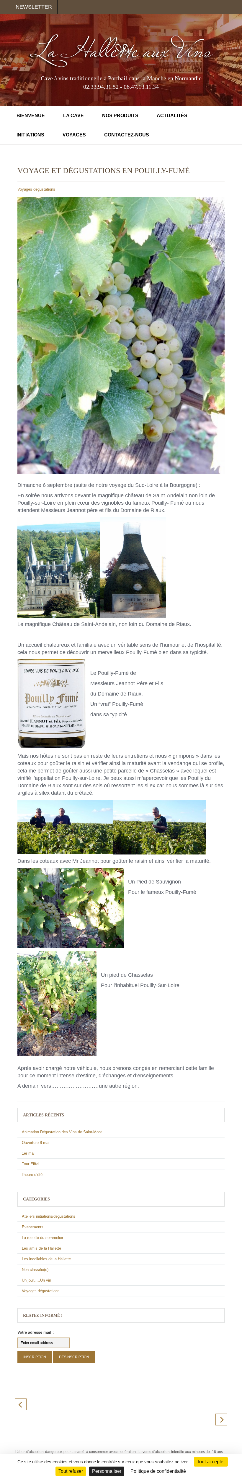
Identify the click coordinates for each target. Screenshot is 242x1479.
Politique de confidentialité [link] (158, 1471)
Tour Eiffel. (31, 1164)
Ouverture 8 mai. (36, 1142)
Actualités (172, 115)
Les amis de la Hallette (41, 1248)
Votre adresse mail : (35, 1332)
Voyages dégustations (36, 189)
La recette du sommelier (42, 1237)
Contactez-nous (126, 134)
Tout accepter (211, 1461)
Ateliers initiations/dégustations (48, 1216)
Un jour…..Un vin (36, 1280)
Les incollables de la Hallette (46, 1259)
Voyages (74, 134)
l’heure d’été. (33, 1174)
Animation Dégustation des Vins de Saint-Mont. (62, 1132)
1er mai (28, 1153)
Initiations (30, 134)
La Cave (73, 115)
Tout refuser (70, 1471)
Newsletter (34, 7)
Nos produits (120, 115)
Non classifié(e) (35, 1269)
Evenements (32, 1227)
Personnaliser (106, 1471)
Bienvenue (31, 115)
